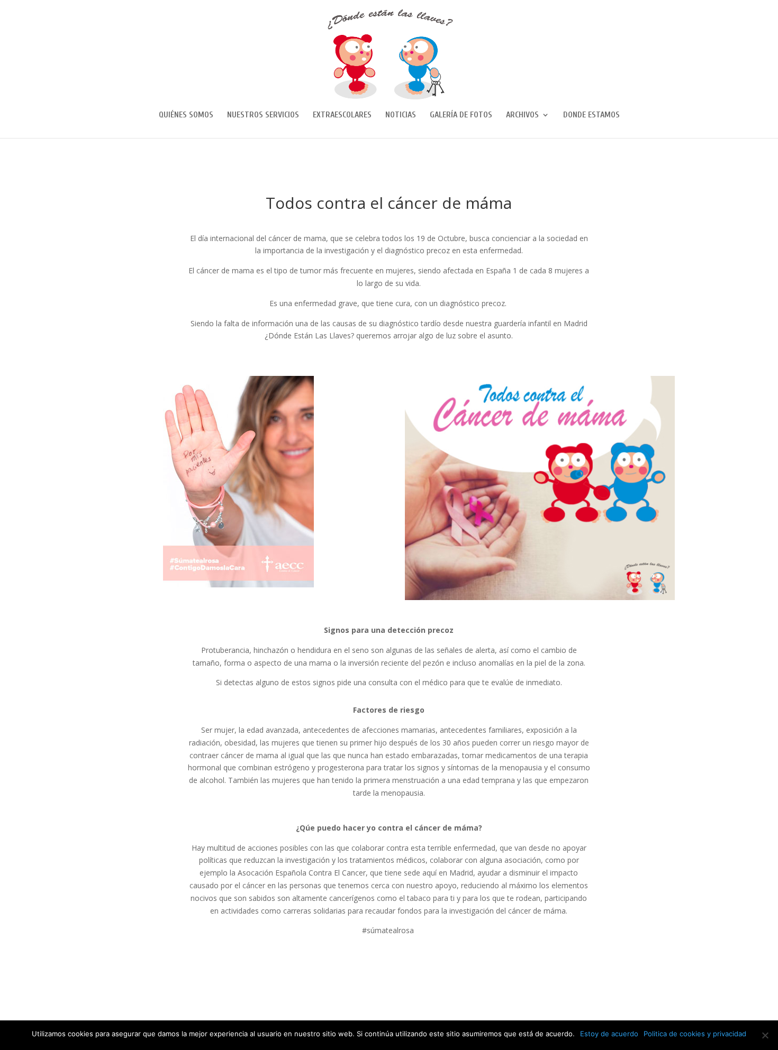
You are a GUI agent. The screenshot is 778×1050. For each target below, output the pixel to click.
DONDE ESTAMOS (591, 115)
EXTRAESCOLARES (342, 115)
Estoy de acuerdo (609, 1033)
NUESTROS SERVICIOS (263, 115)
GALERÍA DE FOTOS (461, 115)
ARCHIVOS (522, 115)
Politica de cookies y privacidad (695, 1033)
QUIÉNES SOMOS (186, 115)
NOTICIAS (400, 115)
